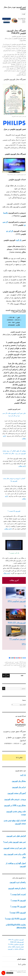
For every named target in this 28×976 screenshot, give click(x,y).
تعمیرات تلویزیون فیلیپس (21, 663)
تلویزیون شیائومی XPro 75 (16, 939)
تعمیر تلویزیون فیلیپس (9, 662)
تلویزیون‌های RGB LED (17, 622)
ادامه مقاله (7, 573)
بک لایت (19, 240)
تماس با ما (22, 964)
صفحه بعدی (4, 675)
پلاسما (5, 213)
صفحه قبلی (8, 675)
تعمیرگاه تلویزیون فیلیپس (10, 663)
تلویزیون (16, 662)
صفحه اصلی (21, 959)
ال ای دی (9, 231)
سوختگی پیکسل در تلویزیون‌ (16, 949)
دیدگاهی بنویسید (22, 666)
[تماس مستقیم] (3, 973)
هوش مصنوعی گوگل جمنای (16, 946)
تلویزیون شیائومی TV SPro (16, 944)
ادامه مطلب (22, 466)
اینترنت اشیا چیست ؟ (18, 894)
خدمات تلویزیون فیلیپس (8, 665)
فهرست (23, 13)
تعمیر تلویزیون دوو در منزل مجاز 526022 (18, 970)
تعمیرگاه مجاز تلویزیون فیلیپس (20, 665)
